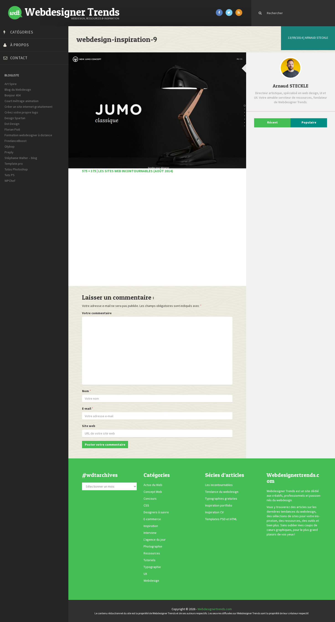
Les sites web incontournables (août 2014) (135, 171)
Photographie (153, 546)
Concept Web (153, 492)
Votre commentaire (97, 313)
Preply (9, 152)
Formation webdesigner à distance (28, 135)
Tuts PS (10, 175)
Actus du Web (153, 485)
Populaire (309, 122)
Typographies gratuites (221, 498)
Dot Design (12, 124)
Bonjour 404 (13, 95)
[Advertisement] (157, 232)
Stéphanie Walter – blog (21, 158)
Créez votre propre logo (21, 112)
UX (145, 574)
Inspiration (151, 526)
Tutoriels (149, 560)
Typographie (152, 567)
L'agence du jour (155, 539)
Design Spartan (15, 118)
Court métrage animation (22, 101)
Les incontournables (219, 485)
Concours (150, 498)
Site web (88, 426)
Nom (85, 391)
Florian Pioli (12, 129)
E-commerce (152, 519)
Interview (150, 533)
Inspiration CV (214, 512)
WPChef (10, 181)
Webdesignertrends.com (215, 609)
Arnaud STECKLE (316, 38)
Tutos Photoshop (16, 169)
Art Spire (11, 84)
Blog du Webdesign (18, 89)
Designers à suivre (156, 512)
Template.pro (14, 164)
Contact (19, 57)
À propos (19, 44)
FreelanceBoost (15, 141)
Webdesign (151, 580)
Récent (272, 122)
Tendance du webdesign (221, 492)
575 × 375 (89, 171)
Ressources (152, 553)
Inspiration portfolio (218, 505)
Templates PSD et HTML (221, 519)
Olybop (10, 146)
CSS (146, 505)
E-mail (86, 408)
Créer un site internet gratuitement (28, 107)
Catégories (21, 32)
